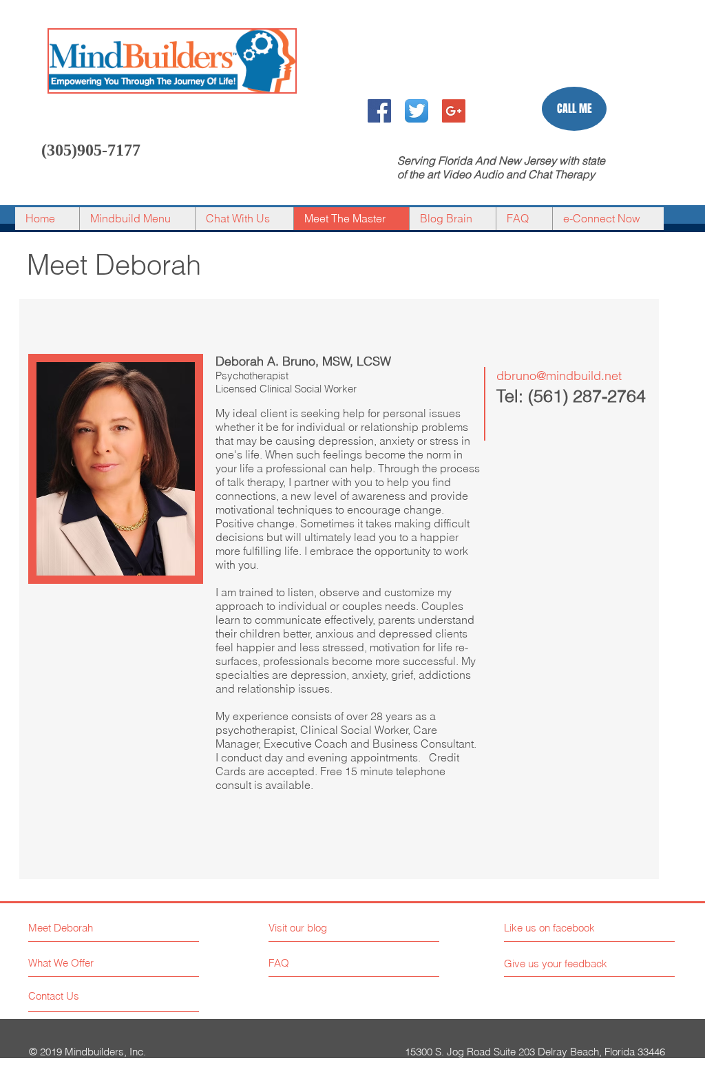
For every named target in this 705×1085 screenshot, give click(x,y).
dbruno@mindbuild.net (559, 375)
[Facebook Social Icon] (379, 111)
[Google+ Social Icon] (453, 111)
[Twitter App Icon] (416, 111)
